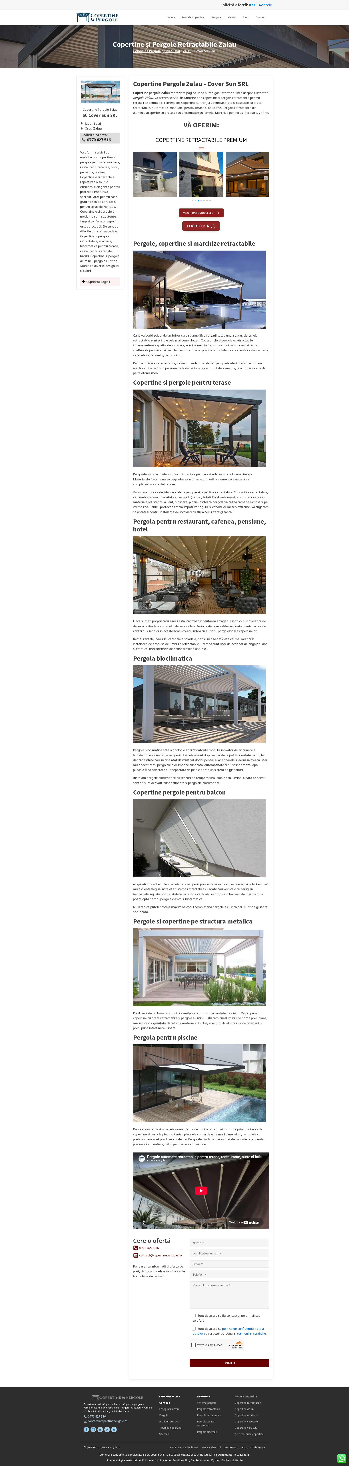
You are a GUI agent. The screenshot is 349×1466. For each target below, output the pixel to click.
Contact (260, 17)
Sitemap (164, 1434)
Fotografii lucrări (169, 1409)
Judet (172, 51)
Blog (245, 17)
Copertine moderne (246, 1415)
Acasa (171, 17)
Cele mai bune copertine (249, 1434)
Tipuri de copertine (170, 1427)
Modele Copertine (193, 17)
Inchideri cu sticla (169, 1421)
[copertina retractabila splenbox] (155, 196)
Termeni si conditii (211, 1447)
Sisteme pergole (206, 1402)
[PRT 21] (247, 196)
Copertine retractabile (248, 1402)
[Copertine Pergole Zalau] (100, 92)
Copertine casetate (246, 1421)
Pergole (216, 17)
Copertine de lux (244, 1409)
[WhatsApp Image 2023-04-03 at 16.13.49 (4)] (201, 196)
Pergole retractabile (208, 1409)
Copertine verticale (246, 1427)
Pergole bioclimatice (209, 1415)
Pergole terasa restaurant (205, 1423)
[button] (192, 200)
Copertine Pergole (147, 51)
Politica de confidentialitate (184, 1447)
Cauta (232, 17)
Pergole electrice (207, 1432)
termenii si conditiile (251, 1333)
